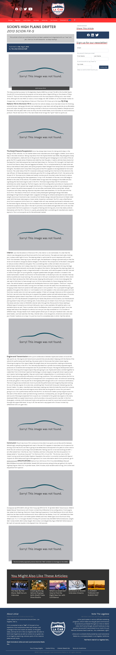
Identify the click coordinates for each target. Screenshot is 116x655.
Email (79, 48)
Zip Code (80, 64)
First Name (81, 56)
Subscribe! (103, 67)
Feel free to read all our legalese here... (96, 640)
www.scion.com (12, 461)
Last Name (97, 56)
